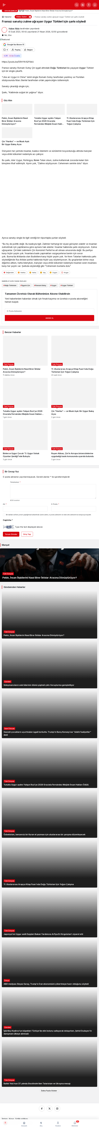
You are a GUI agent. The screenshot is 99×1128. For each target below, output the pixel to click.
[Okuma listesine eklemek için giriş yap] (38, 50)
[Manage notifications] (5, 1123)
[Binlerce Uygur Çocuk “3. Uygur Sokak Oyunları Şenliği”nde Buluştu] (25, 440)
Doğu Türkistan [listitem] (10, 285)
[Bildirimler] (94, 4)
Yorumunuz (15, 482)
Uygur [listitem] (53, 285)
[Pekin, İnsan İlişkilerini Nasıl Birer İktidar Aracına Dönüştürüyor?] (17, 114)
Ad (5, 504)
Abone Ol (49, 318)
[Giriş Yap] (88, 4)
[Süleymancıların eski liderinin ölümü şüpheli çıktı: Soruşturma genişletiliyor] (49, 664)
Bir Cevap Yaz (12, 471)
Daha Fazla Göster (49, 1091)
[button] (82, 4)
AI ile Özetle (14, 56)
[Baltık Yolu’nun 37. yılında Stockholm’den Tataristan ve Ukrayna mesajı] (49, 1063)
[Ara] (76, 4)
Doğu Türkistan (58, 68)
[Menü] (4, 4)
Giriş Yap (27, 534)
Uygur (82, 68)
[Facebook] (42, 1108)
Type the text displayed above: (29, 527)
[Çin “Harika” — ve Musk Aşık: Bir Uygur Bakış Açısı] (17, 136)
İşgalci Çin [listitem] (25, 285)
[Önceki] (20, 10)
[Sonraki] (23, 10)
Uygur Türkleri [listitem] (67, 285)
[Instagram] (57, 1108)
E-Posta (55, 504)
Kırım (36, 160)
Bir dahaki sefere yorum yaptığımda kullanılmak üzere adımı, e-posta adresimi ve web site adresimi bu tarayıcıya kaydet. (48, 515)
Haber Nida (14, 28)
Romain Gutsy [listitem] (40, 285)
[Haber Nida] (22, 4)
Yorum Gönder (11, 534)
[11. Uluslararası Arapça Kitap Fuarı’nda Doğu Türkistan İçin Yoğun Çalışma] (82, 114)
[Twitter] (49, 1108)
